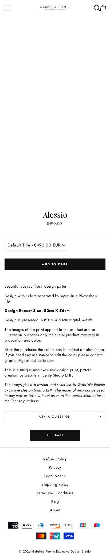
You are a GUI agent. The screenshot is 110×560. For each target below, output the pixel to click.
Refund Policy (55, 459)
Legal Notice (55, 476)
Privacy (55, 467)
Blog (55, 501)
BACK (59, 435)
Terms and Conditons (55, 493)
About (55, 510)
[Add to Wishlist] (55, 274)
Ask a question (55, 416)
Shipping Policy (54, 484)
